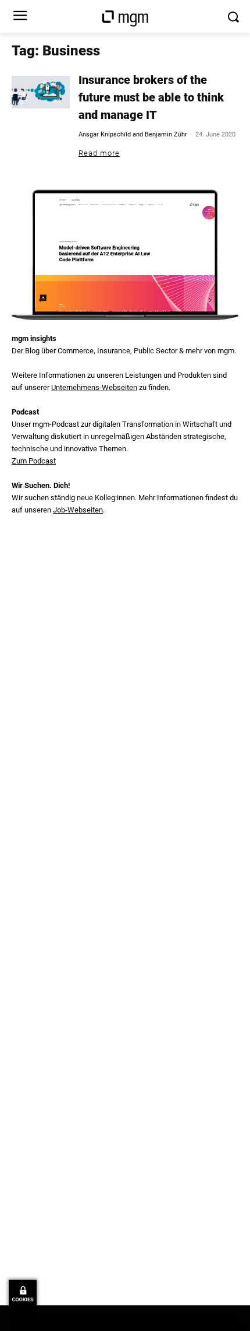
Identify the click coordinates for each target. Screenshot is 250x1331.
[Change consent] (23, 1294)
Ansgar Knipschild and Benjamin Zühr (132, 134)
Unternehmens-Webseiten (94, 387)
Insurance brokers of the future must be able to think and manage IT (151, 97)
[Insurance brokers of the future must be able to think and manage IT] (41, 92)
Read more (99, 153)
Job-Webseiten (78, 509)
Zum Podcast (34, 460)
